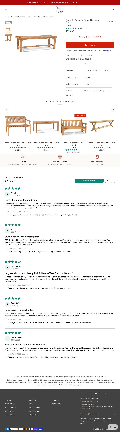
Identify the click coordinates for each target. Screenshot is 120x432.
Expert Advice (56, 404)
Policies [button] (8, 400)
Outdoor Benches (18, 17)
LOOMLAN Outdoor (102, 429)
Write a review (89, 180)
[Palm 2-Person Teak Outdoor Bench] (18, 126)
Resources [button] (55, 400)
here (101, 164)
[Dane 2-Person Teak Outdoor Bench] (46, 126)
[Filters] (107, 181)
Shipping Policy (10, 407)
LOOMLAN (60, 377)
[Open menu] (8, 10)
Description (70, 55)
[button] (71, 28)
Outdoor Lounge (34, 407)
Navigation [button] (32, 400)
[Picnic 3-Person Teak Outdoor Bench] (101, 126)
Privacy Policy (93, 421)
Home (7, 17)
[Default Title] (18, 126)
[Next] (113, 110)
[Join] (112, 414)
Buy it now (90, 45)
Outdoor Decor (33, 415)
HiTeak (68, 25)
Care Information (86, 55)
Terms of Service (107, 421)
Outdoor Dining (33, 411)
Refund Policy (10, 411)
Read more (69, 95)
